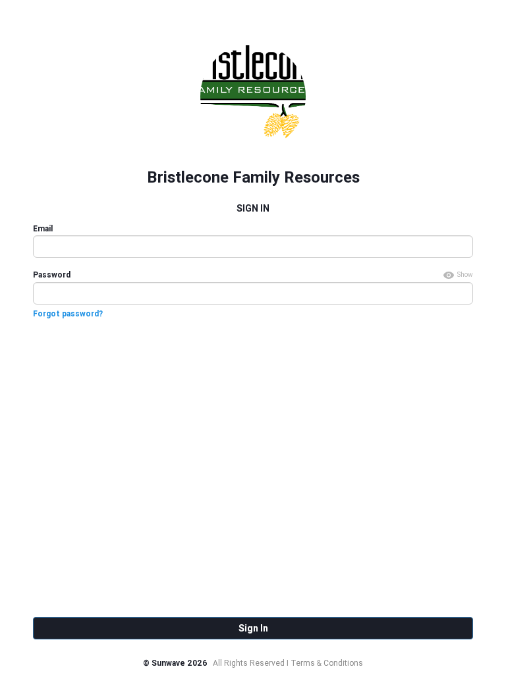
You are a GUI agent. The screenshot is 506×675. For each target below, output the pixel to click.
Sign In (253, 628)
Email (43, 228)
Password (51, 274)
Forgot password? (68, 313)
